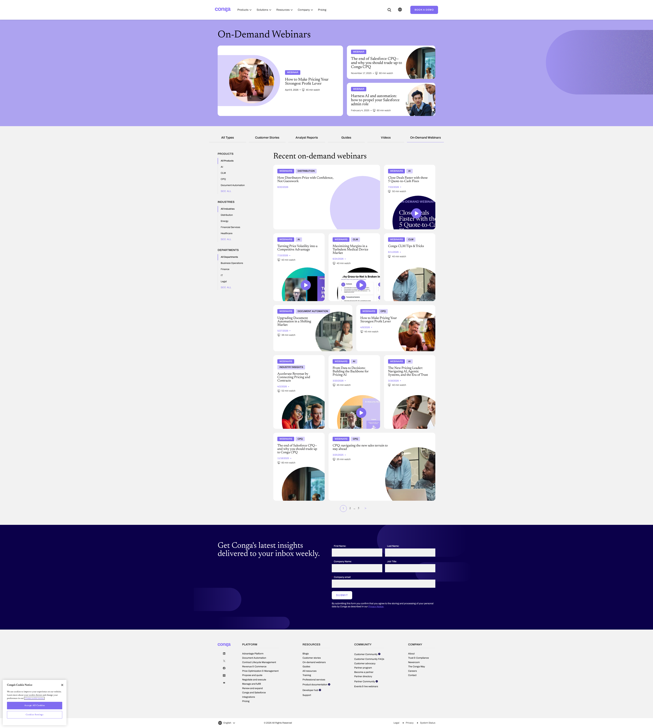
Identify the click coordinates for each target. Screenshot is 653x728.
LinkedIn (224, 653)
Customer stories (267, 137)
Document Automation (254, 658)
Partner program (363, 667)
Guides (346, 137)
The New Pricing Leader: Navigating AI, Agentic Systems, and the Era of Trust (406, 358)
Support (307, 695)
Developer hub (310, 690)
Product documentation (315, 684)
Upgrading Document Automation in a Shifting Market (304, 306)
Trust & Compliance (418, 658)
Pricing (245, 701)
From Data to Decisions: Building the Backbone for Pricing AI (349, 358)
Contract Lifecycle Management (259, 662)
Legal (396, 723)
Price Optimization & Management (260, 671)
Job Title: (392, 561)
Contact (412, 675)
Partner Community (364, 681)
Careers (412, 671)
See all (226, 191)
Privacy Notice (375, 606)
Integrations (248, 697)
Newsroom (414, 662)
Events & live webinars (366, 686)
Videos (386, 137)
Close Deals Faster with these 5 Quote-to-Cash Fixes (407, 167)
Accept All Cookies (34, 705)
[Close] (62, 685)
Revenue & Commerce (254, 666)
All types (227, 137)
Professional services (314, 679)
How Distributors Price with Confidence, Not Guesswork (305, 166)
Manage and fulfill (251, 684)
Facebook (224, 668)
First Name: (340, 546)
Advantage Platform (252, 653)
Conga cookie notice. (34, 698)
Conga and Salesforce (254, 692)
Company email (342, 577)
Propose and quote (252, 675)
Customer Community (366, 654)
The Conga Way (416, 666)
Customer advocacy (364, 663)
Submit (342, 595)
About (411, 653)
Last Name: (393, 546)
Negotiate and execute (254, 679)
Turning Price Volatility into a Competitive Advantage (297, 236)
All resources (309, 671)
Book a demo (424, 10)
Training (307, 675)
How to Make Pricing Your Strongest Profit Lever (383, 306)
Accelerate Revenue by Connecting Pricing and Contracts (297, 358)
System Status (427, 723)
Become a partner (363, 672)
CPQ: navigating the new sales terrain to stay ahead (357, 434)
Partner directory (363, 676)
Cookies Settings (35, 715)
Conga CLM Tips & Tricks (398, 234)
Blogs (306, 653)
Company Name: (343, 561)
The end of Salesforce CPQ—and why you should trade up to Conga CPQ (296, 435)
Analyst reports (307, 137)
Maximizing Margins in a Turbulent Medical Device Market (353, 236)
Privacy (410, 723)
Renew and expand (252, 688)
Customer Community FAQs (369, 659)
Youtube (224, 682)
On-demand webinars (425, 137)
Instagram (224, 675)
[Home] (223, 10)
